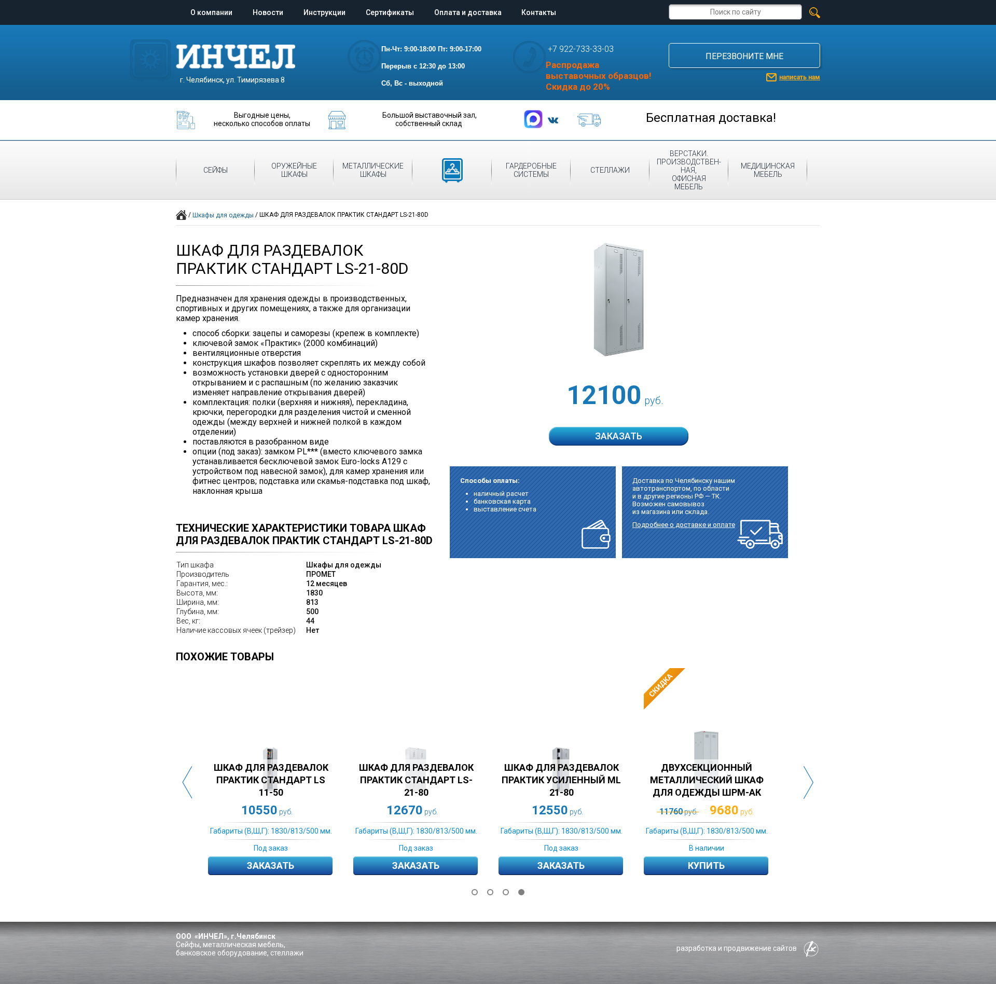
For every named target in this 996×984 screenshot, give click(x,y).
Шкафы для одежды (223, 215)
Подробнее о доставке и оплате (683, 525)
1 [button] (475, 892)
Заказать (270, 865)
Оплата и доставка (468, 12)
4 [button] (521, 892)
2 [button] (490, 892)
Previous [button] (187, 782)
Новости (268, 12)
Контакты (538, 12)
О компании (211, 12)
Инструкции (324, 12)
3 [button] (506, 892)
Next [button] (809, 782)
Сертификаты (390, 12)
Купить (706, 865)
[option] (280, 782)
